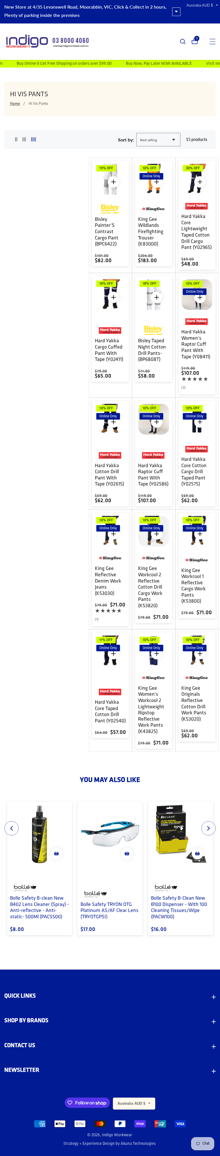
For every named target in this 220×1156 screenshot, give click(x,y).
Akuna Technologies (138, 1144)
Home (15, 104)
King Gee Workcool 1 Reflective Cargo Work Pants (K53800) (193, 586)
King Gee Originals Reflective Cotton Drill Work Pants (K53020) (193, 704)
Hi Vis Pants (38, 104)
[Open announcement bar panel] (176, 11)
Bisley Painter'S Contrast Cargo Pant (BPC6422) (106, 232)
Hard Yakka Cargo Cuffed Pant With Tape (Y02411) (109, 350)
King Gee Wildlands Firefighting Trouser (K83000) (150, 232)
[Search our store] (185, 41)
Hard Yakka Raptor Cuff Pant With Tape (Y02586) (153, 475)
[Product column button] (16, 139)
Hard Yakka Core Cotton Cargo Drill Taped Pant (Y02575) (194, 472)
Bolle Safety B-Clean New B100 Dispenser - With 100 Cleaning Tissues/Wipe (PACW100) (179, 908)
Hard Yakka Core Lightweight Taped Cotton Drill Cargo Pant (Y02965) (196, 232)
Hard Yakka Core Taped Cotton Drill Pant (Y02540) (110, 712)
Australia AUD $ (200, 5)
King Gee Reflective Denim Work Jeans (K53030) (108, 581)
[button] (11, 828)
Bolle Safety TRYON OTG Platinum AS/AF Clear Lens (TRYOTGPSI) (109, 911)
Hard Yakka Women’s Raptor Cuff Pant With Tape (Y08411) (195, 344)
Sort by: (126, 139)
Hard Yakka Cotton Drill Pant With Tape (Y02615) (109, 475)
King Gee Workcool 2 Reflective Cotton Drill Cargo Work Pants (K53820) (150, 587)
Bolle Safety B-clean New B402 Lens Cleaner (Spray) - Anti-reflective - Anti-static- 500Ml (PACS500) (39, 908)
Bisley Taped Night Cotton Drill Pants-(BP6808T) (152, 350)
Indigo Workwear (117, 1135)
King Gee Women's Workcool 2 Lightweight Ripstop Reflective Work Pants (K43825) (151, 710)
